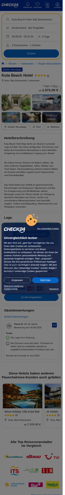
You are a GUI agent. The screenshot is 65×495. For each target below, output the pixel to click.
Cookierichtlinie (11, 289)
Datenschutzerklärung (13, 286)
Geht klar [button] (45, 280)
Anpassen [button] (17, 280)
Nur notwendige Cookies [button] (48, 228)
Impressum (54, 289)
